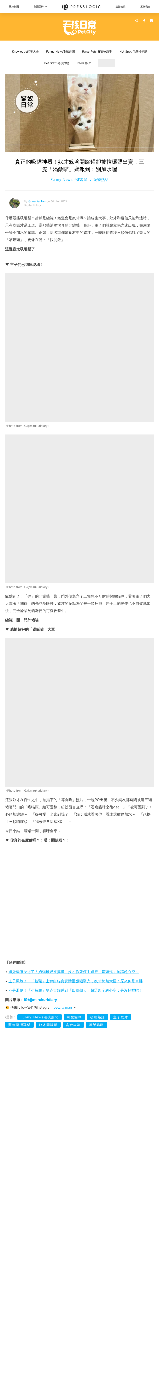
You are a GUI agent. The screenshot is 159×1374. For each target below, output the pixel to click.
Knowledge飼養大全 (25, 51)
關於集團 (14, 6)
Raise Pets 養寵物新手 (97, 51)
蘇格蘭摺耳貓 (19, 1025)
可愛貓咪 (74, 1017)
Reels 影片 (84, 63)
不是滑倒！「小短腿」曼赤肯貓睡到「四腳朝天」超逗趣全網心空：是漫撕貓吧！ (75, 990)
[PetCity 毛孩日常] (79, 27)
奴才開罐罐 (48, 1025)
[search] (137, 21)
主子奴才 (120, 1017)
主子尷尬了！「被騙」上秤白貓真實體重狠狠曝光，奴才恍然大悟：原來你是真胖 (75, 981)
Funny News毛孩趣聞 (60, 51)
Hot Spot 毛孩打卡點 (133, 51)
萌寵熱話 (100, 179)
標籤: (10, 1017)
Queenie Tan (37, 201)
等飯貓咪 (96, 1025)
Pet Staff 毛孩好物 (56, 63)
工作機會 (145, 6)
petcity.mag (63, 1007)
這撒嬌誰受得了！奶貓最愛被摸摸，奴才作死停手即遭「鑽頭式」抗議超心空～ (73, 972)
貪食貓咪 (73, 1025)
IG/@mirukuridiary (40, 999)
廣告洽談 (120, 6)
